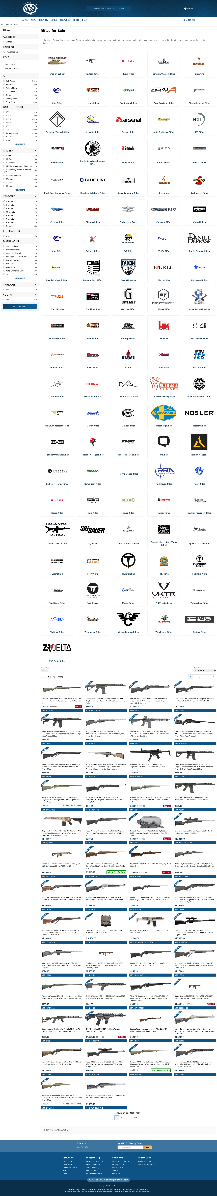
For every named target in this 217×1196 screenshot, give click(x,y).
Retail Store (67, 1164)
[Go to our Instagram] (86, 1147)
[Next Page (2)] (213, 677)
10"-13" (9, 112)
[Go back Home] (2, 24)
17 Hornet (10, 162)
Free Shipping (12, 52)
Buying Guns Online (94, 1161)
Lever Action (11, 91)
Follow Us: (82, 1143)
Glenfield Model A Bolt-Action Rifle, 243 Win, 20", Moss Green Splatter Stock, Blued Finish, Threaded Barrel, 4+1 (150, 799)
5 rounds (10, 215)
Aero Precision (12, 246)
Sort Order (198, 668)
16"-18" (9, 119)
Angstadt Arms (12, 260)
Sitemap (115, 1170)
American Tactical (13, 253)
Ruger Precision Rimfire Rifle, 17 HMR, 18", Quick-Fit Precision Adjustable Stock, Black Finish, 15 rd (61, 1030)
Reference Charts (70, 1167)
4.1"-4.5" (9, 137)
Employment (117, 1167)
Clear (34, 30)
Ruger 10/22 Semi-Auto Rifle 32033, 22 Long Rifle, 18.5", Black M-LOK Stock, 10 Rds (148, 964)
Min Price (9, 64)
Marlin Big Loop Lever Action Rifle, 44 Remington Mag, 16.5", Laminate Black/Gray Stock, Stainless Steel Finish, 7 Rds (194, 1031)
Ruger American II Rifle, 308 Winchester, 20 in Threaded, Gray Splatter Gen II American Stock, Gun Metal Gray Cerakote (105, 733)
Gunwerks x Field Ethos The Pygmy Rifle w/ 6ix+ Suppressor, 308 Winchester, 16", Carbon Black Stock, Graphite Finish (194, 932)
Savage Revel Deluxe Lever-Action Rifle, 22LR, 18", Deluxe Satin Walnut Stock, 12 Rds (148, 1030)
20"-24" (9, 130)
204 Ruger (10, 179)
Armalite (9, 264)
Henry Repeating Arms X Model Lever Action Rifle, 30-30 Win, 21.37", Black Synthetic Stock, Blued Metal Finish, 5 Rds (61, 766)
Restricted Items (93, 1164)
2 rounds (10, 205)
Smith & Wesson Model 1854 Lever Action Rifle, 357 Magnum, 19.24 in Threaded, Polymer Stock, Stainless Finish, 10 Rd (194, 965)
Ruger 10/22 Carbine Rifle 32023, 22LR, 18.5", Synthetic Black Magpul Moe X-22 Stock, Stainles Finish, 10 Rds (150, 898)
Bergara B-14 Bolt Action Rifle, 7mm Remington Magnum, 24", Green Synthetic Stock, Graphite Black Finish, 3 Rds (61, 799)
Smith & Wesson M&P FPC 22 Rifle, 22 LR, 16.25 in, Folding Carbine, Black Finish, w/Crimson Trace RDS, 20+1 (149, 833)
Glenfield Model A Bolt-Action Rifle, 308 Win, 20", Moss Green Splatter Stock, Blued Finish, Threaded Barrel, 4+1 (62, 700)
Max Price (9, 68)
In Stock (9, 42)
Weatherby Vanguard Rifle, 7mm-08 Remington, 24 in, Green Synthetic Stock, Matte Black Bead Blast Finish (62, 997)
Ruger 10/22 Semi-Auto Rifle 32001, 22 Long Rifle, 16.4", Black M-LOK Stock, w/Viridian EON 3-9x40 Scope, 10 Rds (104, 1064)
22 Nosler (10, 182)
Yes (7, 236)
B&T (7, 274)
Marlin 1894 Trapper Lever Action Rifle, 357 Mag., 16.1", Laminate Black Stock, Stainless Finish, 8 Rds (104, 898)
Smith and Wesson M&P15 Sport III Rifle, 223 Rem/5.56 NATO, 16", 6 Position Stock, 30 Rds (191, 798)
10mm (8, 155)
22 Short (9, 186)
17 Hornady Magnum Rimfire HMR (17, 170)
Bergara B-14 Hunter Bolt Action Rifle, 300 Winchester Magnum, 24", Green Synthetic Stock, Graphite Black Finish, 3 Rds (150, 1064)
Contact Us (67, 1161)
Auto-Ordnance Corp (15, 271)
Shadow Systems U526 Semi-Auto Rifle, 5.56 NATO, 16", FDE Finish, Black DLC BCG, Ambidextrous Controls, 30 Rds (104, 965)
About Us (116, 1173)
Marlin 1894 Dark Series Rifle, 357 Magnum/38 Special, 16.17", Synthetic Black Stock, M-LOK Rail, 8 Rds (195, 699)
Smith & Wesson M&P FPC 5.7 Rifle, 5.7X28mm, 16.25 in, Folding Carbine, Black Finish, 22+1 (105, 997)
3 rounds (10, 208)
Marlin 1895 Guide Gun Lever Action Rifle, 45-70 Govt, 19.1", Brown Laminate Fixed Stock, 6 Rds (61, 1063)
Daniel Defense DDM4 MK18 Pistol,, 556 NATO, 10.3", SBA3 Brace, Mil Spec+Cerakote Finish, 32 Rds (194, 997)
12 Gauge (10, 159)
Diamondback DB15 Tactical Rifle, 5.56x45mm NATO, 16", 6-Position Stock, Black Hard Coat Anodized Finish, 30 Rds (106, 700)
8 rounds (10, 222)
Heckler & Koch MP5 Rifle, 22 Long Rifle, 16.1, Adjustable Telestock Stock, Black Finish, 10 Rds (147, 765)
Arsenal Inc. (11, 267)
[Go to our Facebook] (78, 1147)
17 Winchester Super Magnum (19, 166)
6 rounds (10, 219)
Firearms (9, 24)
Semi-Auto (10, 102)
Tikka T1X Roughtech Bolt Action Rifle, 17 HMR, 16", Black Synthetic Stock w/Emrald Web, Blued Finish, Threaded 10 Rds (149, 998)
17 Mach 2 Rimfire (13, 175)
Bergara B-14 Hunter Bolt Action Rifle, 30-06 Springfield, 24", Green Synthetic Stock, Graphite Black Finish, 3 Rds (62, 1097)
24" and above (12, 133)
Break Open (11, 84)
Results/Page (45, 668)
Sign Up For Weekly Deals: (130, 1143)
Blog (64, 1170)
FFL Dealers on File (94, 1173)
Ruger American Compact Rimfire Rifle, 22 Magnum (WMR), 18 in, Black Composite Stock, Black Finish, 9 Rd (105, 833)
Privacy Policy (118, 1164)
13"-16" (9, 115)
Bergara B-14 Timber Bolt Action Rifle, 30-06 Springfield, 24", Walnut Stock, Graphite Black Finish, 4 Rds (106, 866)
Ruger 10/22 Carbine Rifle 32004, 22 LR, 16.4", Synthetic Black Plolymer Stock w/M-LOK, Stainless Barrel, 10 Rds (105, 799)
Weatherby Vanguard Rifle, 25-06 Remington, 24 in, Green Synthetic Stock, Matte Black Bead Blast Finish (194, 865)
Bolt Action (10, 81)
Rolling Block (11, 98)
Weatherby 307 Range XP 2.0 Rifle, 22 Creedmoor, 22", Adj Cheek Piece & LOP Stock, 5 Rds (106, 1096)
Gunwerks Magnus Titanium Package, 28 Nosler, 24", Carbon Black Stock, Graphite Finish (194, 832)
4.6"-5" (9, 140)
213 (208, 677)
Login (65, 1173)
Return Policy (91, 1170)
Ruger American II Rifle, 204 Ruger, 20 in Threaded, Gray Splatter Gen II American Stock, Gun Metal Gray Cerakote (61, 965)
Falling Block (11, 88)
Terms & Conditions (120, 1161)
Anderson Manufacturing (17, 257)
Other (8, 95)
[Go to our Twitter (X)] (82, 1147)
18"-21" (9, 126)
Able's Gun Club (144, 1161)
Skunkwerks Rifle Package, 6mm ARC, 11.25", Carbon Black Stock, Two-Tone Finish (105, 931)
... (204, 677)
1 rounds (10, 201)
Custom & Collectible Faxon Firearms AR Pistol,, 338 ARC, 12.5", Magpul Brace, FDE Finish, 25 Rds (61, 865)
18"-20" (9, 122)
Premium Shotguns (146, 1164)
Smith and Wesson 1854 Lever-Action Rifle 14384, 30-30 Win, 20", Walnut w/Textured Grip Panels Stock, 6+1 (62, 898)
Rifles (16, 24)
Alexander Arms (13, 249)
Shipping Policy (92, 1167)
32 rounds (10, 212)
